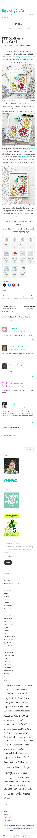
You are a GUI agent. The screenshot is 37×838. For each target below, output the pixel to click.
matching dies (25, 157)
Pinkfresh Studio (8, 646)
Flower (7, 298)
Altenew (6, 593)
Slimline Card (15, 773)
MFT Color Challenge (17, 733)
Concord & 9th (8, 609)
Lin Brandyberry (16, 347)
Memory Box (16, 729)
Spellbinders (7, 658)
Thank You (7, 661)
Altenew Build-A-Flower (23, 686)
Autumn (11, 693)
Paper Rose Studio (8, 643)
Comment (29, 449)
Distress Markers (20, 711)
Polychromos (24, 753)
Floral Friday (7, 615)
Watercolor (15, 793)
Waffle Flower (22, 789)
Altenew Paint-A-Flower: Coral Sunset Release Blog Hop (9, 308)
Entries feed (7, 814)
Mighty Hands (23, 737)
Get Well (6, 621)
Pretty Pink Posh (25, 296)
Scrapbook (30, 762)
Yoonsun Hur (25, 45)
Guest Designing (8, 624)
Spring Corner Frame (19, 103)
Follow (8, 562)
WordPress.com (8, 820)
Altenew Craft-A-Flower (12, 689)
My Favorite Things (9, 636)
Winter (26, 794)
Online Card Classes (16, 741)
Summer (23, 781)
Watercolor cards (8, 670)
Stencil (6, 782)
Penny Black (19, 749)
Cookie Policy (9, 830)
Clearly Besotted (8, 605)
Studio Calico (14, 782)
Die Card (8, 711)
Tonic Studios (7, 667)
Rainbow (14, 762)
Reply (33, 339)
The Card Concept (8, 664)
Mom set (31, 159)
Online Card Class (8, 639)
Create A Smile (8, 612)
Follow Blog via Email (11, 543)
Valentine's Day (10, 789)
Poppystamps (7, 649)
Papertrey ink (15, 745)
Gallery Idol (8, 720)
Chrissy (12, 404)
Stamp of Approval (9, 778)
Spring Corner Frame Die (24, 57)
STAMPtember (22, 777)
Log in (5, 811)
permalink (30, 298)
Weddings (6, 673)
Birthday (6, 596)
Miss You (6, 633)
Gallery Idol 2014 (8, 618)
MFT (24, 728)
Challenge (6, 599)
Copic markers (11, 706)
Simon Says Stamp (9, 655)
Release (22, 762)
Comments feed (8, 817)
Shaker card (9, 768)
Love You (17, 296)
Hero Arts (6, 627)
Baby (17, 693)
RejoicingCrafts (13, 10)
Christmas (6, 602)
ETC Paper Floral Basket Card (29, 307)
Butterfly (13, 698)
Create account (8, 808)
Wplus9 (7, 798)
